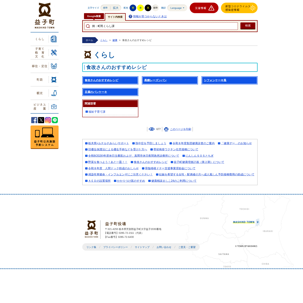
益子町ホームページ (45, 16)
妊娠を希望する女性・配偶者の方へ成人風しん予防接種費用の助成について (206, 174)
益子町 (92, 229)
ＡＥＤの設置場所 (99, 180)
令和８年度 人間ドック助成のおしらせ (113, 168)
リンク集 (91, 247)
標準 (105, 7)
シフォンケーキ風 (215, 80)
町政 (39, 79)
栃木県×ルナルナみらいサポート (108, 143)
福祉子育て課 (97, 111)
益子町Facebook (34, 120)
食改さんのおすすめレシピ (101, 80)
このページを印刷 (180, 129)
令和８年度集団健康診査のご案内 (194, 143)
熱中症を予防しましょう (150, 143)
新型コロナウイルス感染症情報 (238, 8)
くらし (39, 39)
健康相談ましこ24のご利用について (174, 180)
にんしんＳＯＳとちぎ (200, 155)
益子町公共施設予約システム (45, 137)
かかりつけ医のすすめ (131, 180)
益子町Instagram (48, 120)
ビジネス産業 (39, 106)
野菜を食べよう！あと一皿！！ (107, 162)
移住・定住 (40, 66)
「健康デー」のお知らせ (236, 143)
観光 (39, 93)
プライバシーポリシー (115, 247)
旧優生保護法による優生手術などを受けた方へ (117, 149)
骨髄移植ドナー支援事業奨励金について (170, 168)
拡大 (116, 7)
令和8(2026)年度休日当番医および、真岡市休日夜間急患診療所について (133, 155)
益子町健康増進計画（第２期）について (199, 162)
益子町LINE (55, 120)
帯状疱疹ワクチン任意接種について (175, 149)
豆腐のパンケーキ (96, 91)
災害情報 (200, 8)
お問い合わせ (164, 247)
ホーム (89, 40)
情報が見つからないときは (150, 16)
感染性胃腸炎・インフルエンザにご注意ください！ (120, 174)
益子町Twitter (41, 120)
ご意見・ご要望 (187, 247)
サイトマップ (142, 247)
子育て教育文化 (39, 52)
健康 (114, 40)
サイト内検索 (115, 16)
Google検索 (94, 16)
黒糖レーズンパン (155, 80)
